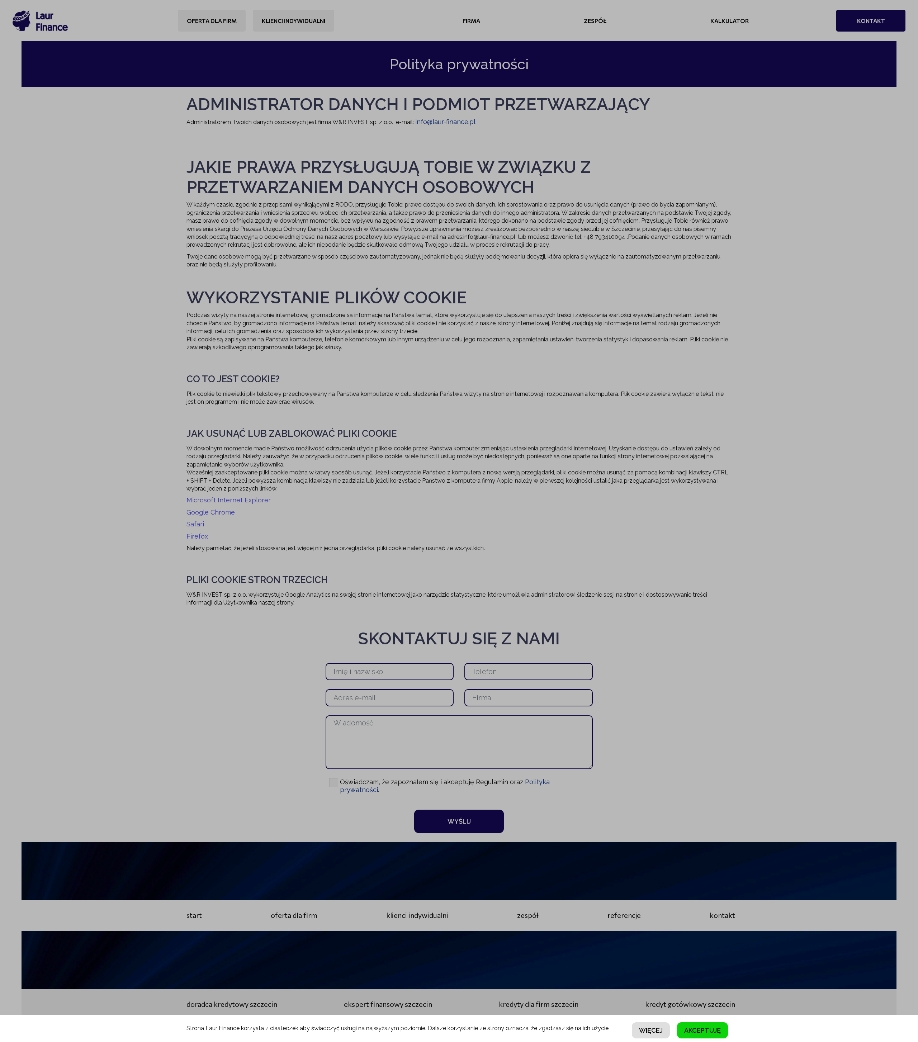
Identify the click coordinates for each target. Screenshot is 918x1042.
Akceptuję (702, 1030)
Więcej (651, 1030)
